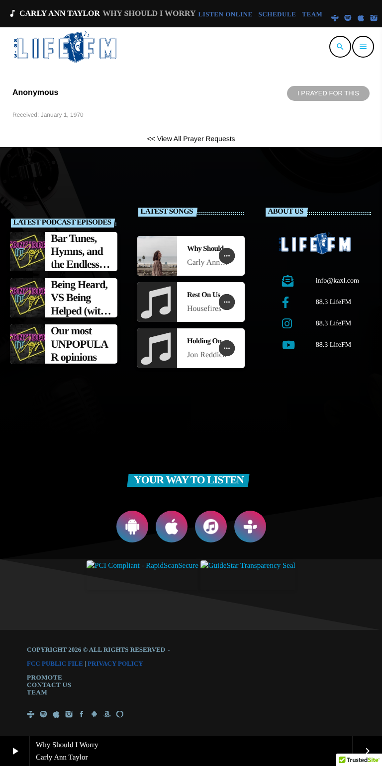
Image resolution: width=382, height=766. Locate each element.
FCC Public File (55, 663)
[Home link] (66, 46)
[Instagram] (374, 18)
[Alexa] (120, 715)
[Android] (94, 715)
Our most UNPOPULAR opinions (79, 343)
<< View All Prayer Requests (191, 139)
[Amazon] (107, 715)
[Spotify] (348, 18)
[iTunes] (361, 18)
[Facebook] (82, 715)
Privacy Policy (115, 663)
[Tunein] (335, 18)
